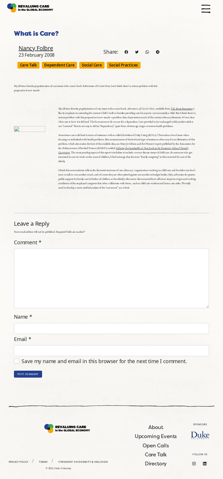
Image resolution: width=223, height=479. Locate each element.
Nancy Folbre (36, 48)
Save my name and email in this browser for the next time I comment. (104, 361)
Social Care (92, 65)
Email (22, 339)
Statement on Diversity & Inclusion (83, 461)
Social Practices (123, 65)
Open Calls (156, 445)
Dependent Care (59, 65)
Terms (43, 461)
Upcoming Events (156, 436)
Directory (156, 463)
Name (23, 316)
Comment (27, 242)
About (155, 427)
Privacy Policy (18, 461)
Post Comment (28, 374)
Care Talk (28, 65)
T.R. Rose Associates (181, 108)
